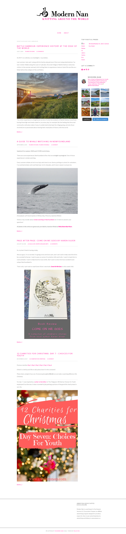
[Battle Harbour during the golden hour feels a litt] (105, 112)
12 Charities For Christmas (37, 359)
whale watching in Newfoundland (44, 219)
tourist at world (44, 144)
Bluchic (77, 531)
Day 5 (46, 365)
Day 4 (41, 365)
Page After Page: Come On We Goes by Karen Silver (46, 241)
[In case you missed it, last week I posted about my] (95, 102)
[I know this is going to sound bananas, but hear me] (105, 102)
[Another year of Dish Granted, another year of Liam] (85, 112)
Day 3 (37, 365)
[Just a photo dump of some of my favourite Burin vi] (95, 92)
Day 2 (33, 365)
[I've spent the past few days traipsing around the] (95, 112)
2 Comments (40, 51)
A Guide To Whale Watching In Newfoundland (43, 142)
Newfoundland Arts (42, 244)
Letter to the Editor (41, 382)
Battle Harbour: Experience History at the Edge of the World (47, 47)
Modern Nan (59, 531)
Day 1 (29, 365)
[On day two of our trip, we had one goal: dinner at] (105, 92)
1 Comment (54, 144)
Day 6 (50, 365)
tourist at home (30, 51)
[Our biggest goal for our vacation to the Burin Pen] (85, 102)
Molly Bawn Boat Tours (65, 226)
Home (59, 33)
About (66, 33)
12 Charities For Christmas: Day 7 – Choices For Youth (45, 355)
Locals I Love (31, 244)
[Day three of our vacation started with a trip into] (85, 92)
